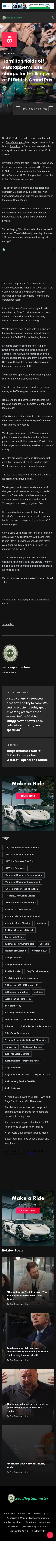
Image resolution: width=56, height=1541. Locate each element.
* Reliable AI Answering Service (19, 896)
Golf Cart (38, 992)
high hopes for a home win (28, 283)
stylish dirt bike (42, 1074)
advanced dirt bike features (17, 909)
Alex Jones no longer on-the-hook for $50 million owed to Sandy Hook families (27, 1408)
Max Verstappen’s (15, 142)
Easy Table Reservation (37, 971)
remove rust (10, 1047)
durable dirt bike (12, 971)
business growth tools (15, 951)
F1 (31, 163)
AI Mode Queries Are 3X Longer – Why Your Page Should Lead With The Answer (27, 1295)
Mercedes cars (40, 433)
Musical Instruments (34, 1019)
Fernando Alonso (27, 541)
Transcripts (13, 1526)
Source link (8, 624)
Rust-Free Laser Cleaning (16, 1054)
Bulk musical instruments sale (19, 944)
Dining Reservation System (17, 964)
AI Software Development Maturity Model (26, 1132)
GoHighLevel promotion (16, 992)
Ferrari (39, 532)
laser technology (12, 1006)
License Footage (29, 1526)
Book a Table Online (14, 937)
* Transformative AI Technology (20, 902)
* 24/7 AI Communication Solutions (21, 847)
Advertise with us (14, 1522)
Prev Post (27, 108)
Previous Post (20, 692)
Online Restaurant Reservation (36, 1026)
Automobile (10, 53)
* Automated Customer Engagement (22, 882)
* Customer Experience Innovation (21, 889)
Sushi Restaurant (12, 1088)
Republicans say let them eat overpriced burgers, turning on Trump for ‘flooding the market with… (27, 1352)
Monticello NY (11, 1019)
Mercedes (37, 287)
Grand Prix (15, 146)
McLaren (39, 196)
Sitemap (44, 1526)
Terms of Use (24, 1513)
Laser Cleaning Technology (17, 999)
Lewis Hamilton (38, 138)
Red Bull (9, 179)
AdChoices (12, 1518)
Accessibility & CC (42, 1513)
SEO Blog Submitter (36, 1531)
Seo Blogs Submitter (16, 667)
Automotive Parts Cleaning (17, 923)
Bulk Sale (44, 944)
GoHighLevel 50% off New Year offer (22, 985)
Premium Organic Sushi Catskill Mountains (25, 1040)
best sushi (41, 923)
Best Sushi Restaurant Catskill (18, 930)
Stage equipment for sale (16, 1074)
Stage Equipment (12, 1067)
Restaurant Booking (32, 1047)
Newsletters (44, 1522)
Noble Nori (9, 1026)
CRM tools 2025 (39, 951)
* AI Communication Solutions (19, 854)
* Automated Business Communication (23, 875)
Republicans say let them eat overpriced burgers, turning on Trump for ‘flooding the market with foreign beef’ (26, 1112)
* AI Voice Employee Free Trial (19, 861)
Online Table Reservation (16, 1033)
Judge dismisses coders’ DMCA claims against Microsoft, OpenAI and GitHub (27, 755)
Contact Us (9, 1513)
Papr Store (31, 1522)
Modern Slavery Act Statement (34, 1518)
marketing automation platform (19, 1012)
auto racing (11, 599)
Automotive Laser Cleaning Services (22, 916)
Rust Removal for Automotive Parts (21, 1061)
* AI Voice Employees (14, 868)
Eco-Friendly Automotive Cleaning (21, 978)
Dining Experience (13, 957)
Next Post (41, 108)
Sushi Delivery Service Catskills (19, 1081)
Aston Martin (9, 541)
